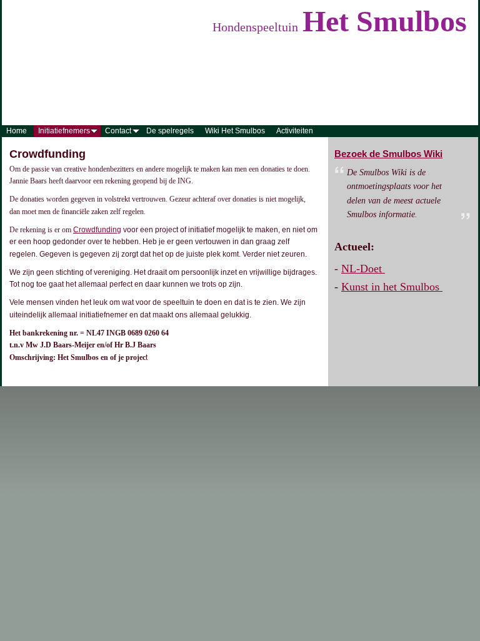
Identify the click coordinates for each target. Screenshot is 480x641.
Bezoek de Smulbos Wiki (388, 154)
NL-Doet (363, 268)
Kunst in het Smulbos (391, 286)
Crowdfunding (97, 229)
